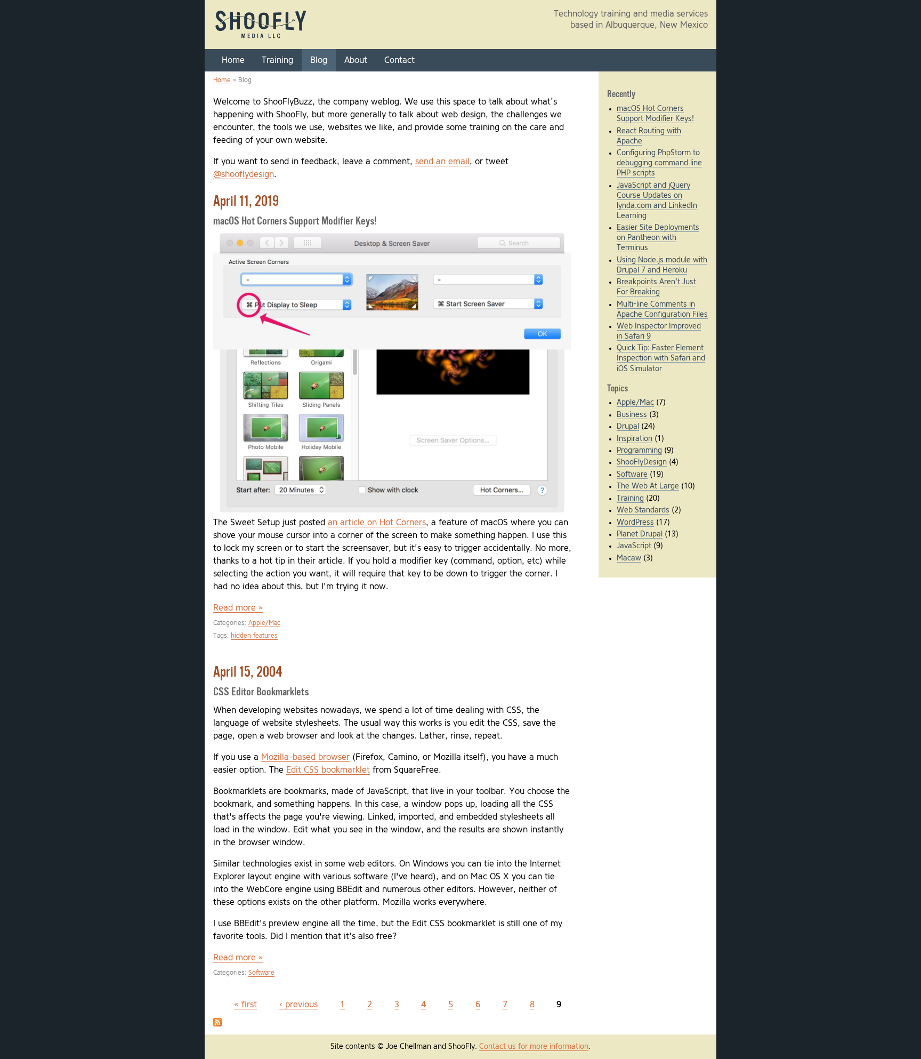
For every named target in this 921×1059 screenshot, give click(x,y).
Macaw (629, 558)
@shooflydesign (243, 174)
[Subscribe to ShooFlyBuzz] (217, 1024)
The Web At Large (648, 486)
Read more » (238, 608)
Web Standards (643, 510)
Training (277, 60)
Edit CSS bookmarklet (328, 770)
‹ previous (298, 1004)
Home (233, 60)
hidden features (254, 635)
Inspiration (634, 439)
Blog (318, 60)
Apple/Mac (264, 623)
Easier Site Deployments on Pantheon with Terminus (658, 238)
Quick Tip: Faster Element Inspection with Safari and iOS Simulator (661, 358)
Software (261, 972)
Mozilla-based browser (305, 757)
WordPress (635, 522)
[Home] (261, 38)
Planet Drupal (640, 534)
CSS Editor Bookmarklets (261, 692)
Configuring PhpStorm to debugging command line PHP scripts (659, 163)
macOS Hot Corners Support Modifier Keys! (294, 221)
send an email (442, 161)
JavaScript (634, 546)
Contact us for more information (533, 1046)
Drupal (628, 426)
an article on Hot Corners (377, 522)
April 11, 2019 (246, 202)
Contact (399, 60)
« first (245, 1004)
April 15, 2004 (247, 672)
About (355, 60)
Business (632, 415)
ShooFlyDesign (642, 462)
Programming (639, 450)
